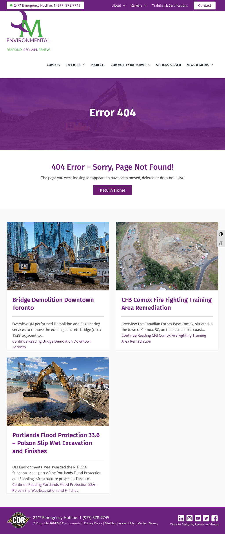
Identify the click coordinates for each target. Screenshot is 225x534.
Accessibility (127, 523)
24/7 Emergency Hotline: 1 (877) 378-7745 (47, 5)
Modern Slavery (148, 523)
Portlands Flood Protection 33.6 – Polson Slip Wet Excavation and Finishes (56, 443)
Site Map (110, 523)
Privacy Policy (93, 523)
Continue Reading (52, 344)
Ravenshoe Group (206, 524)
